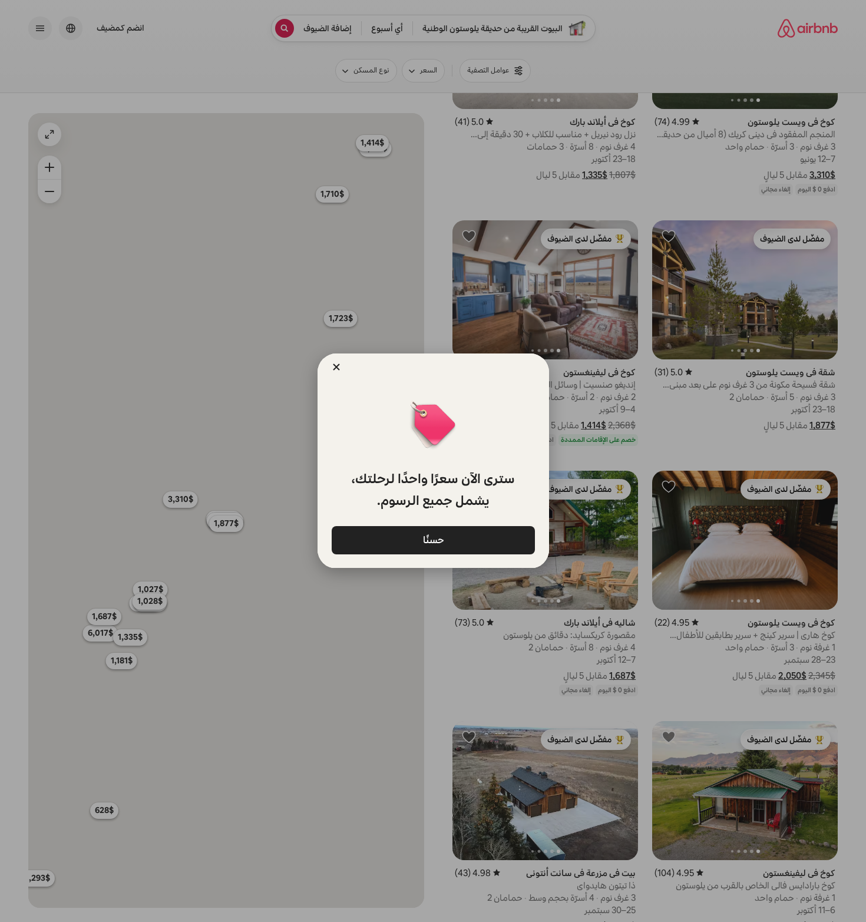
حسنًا (433, 539)
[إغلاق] (336, 367)
